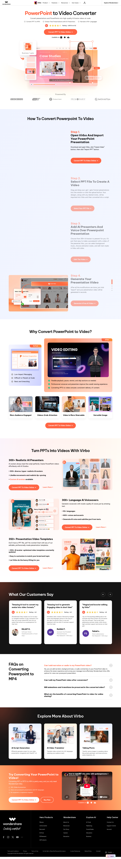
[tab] (78, 665)
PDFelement (43, 836)
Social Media (90, 829)
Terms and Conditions (13, 851)
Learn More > (48, 487)
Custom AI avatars (17, 479)
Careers (65, 833)
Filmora (41, 822)
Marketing (89, 825)
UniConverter (43, 825)
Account (109, 829)
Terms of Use (34, 851)
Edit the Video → (81, 259)
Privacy (25, 851)
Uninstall (98, 851)
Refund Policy (88, 851)
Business (88, 836)
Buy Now (47, 800)
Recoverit (42, 829)
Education (66, 836)
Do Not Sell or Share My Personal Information (54, 851)
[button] (110, 594)
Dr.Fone (42, 833)
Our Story (66, 829)
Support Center (111, 825)
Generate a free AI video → (84, 303)
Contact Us (110, 822)
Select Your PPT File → (82, 208)
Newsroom (66, 825)
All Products (43, 840)
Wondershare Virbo (99, 671)
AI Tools (88, 822)
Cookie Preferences (75, 851)
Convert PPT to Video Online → (60, 32)
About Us (66, 822)
